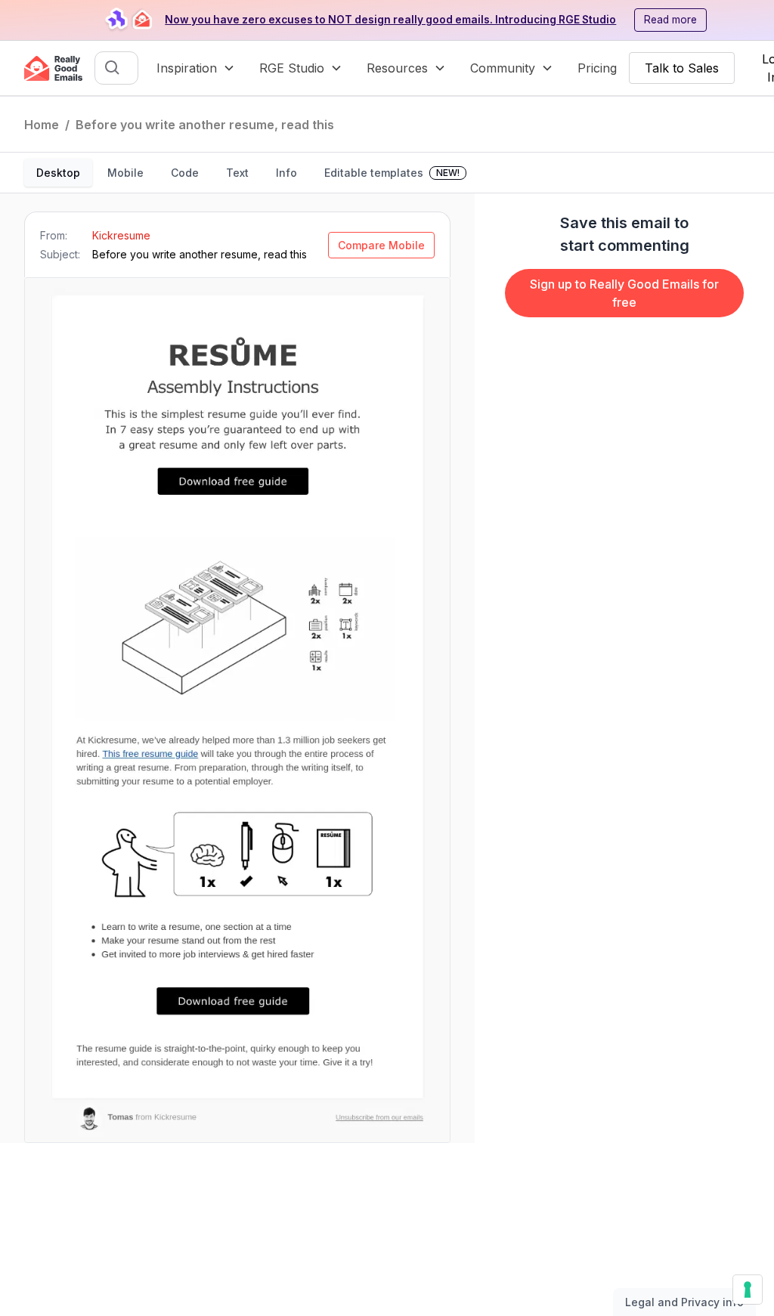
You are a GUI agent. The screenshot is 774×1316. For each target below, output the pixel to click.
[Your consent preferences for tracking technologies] (747, 1289)
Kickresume (121, 235)
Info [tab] (286, 172)
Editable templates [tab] (392, 172)
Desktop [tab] (58, 172)
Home (41, 124)
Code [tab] (185, 172)
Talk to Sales (682, 68)
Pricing (597, 68)
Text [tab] (237, 172)
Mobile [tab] (125, 172)
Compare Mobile (381, 245)
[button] (195, 68)
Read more (670, 20)
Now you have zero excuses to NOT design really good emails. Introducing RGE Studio (390, 20)
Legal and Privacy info (684, 1302)
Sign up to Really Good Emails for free (624, 293)
